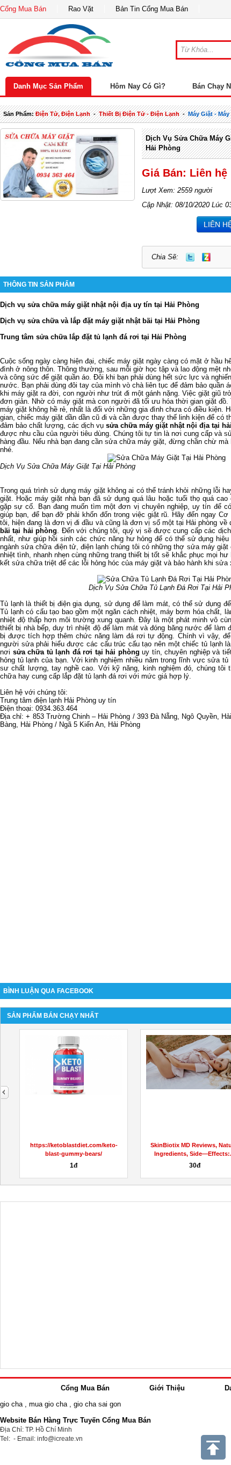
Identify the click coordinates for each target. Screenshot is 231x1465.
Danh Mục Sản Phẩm (48, 86)
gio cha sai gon (97, 1404)
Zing (206, 257)
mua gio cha (48, 1404)
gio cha (11, 1404)
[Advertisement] (115, 847)
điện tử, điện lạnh (62, 114)
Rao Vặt (80, 9)
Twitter (190, 257)
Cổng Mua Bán (23, 9)
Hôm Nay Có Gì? (137, 86)
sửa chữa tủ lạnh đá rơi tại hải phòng (76, 652)
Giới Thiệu (167, 1388)
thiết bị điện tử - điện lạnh (139, 114)
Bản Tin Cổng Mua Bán (152, 9)
